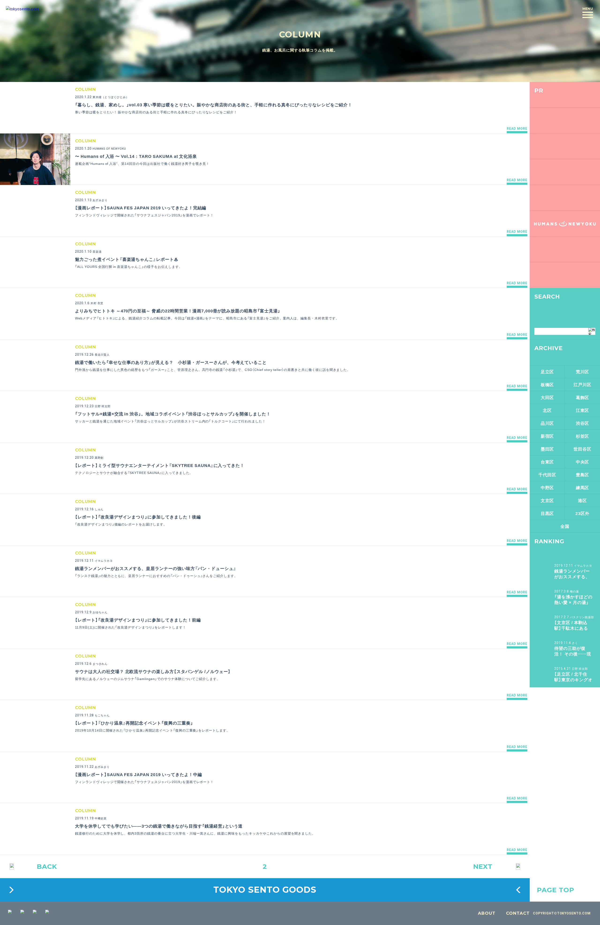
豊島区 (582, 474)
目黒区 (547, 513)
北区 (547, 410)
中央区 (582, 462)
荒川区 (582, 371)
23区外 (582, 513)
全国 (564, 526)
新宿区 (547, 436)
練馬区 (582, 487)
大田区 (547, 397)
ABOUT (486, 913)
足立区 (547, 371)
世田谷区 (582, 449)
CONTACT (518, 913)
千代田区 (547, 474)
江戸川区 (582, 384)
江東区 (582, 410)
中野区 (547, 487)
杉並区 (582, 436)
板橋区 (547, 384)
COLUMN (300, 34)
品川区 (547, 423)
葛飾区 (582, 397)
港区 (582, 500)
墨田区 (547, 449)
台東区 (547, 462)
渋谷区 (582, 423)
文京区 (547, 500)
